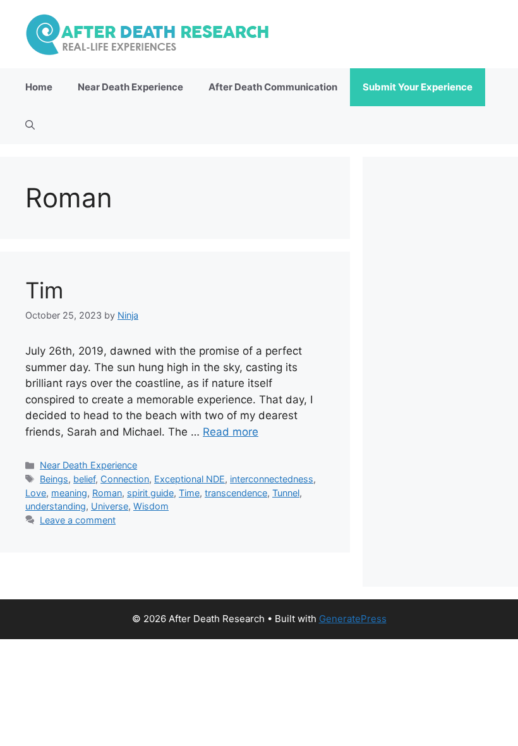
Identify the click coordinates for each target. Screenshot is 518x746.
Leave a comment (78, 520)
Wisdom (151, 506)
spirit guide (150, 492)
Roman (107, 492)
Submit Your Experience (418, 87)
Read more (230, 431)
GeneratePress (353, 619)
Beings (54, 479)
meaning (69, 492)
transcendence (236, 492)
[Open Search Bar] (30, 125)
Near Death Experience (130, 87)
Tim (44, 290)
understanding (55, 506)
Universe (109, 506)
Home (38, 87)
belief (84, 479)
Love (35, 492)
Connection (124, 479)
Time (189, 492)
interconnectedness (271, 479)
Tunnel (285, 492)
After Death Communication (272, 87)
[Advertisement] (440, 371)
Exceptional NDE (189, 479)
